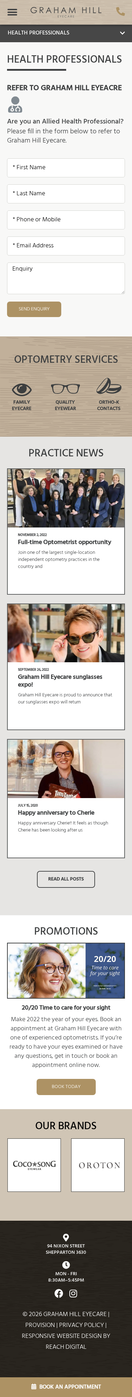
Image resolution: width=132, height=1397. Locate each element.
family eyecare (21, 405)
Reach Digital (66, 1347)
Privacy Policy (81, 1325)
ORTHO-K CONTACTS (108, 405)
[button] (12, 12)
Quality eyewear (65, 405)
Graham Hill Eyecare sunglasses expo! (60, 681)
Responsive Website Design (62, 1336)
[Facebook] (59, 1293)
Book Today (66, 1087)
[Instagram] (73, 1293)
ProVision (40, 1325)
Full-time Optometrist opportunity (64, 542)
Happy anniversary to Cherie (56, 813)
